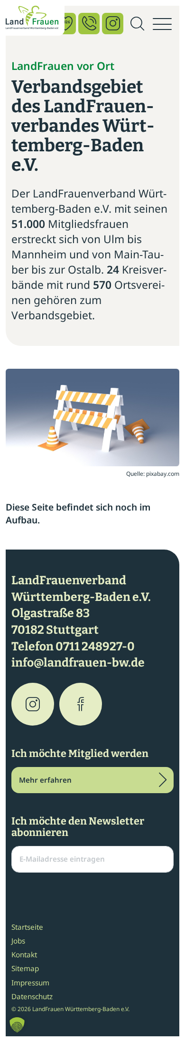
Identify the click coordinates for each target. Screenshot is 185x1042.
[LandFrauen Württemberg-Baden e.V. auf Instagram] (32, 704)
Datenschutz (32, 996)
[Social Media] (112, 23)
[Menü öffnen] (162, 24)
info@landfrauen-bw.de (78, 663)
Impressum (30, 982)
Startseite (27, 927)
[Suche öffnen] (137, 24)
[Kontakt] (89, 23)
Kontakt (24, 954)
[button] (17, 1025)
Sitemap (25, 968)
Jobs (18, 940)
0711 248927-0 (95, 646)
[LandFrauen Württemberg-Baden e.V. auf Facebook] (80, 704)
